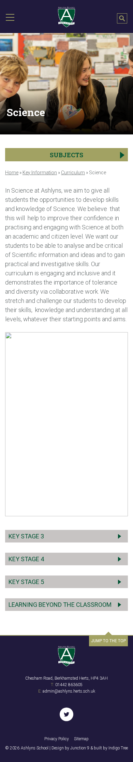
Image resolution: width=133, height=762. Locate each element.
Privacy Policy (56, 738)
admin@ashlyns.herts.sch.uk (69, 691)
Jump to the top (108, 640)
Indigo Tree (118, 748)
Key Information (40, 172)
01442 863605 (69, 684)
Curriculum (73, 172)
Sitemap (81, 738)
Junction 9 (79, 748)
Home (11, 172)
